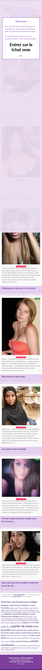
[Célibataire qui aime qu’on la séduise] (21, 237)
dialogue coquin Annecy (11, 605)
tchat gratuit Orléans (25, 648)
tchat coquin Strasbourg (21, 641)
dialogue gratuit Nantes (14, 620)
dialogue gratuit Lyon (12, 619)
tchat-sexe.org (14, 658)
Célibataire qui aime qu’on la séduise (18, 288)
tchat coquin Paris (35, 638)
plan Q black (17, 596)
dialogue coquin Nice (11, 612)
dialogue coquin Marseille (31, 608)
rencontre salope (19, 594)
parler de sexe (22, 626)
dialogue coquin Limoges (16, 608)
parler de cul (6, 627)
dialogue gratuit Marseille (25, 619)
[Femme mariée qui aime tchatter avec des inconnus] (21, 478)
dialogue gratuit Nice (28, 620)
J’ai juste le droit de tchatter (13, 449)
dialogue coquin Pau (12, 614)
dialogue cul (17, 617)
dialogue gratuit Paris (16, 622)
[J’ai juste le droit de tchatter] (21, 406)
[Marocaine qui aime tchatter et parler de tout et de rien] (21, 546)
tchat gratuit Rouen (9, 649)
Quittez (21, 55)
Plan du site (21, 664)
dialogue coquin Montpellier (21, 610)
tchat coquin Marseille (13, 635)
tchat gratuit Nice (14, 648)
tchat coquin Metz (24, 635)
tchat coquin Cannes (18, 633)
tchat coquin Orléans (23, 638)
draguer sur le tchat (30, 623)
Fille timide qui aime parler (13, 376)
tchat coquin (16, 630)
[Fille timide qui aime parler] (21, 327)
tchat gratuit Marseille (20, 645)
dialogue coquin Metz (7, 610)
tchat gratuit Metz (32, 645)
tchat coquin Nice (12, 638)
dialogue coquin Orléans (24, 612)
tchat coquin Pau (5, 641)
